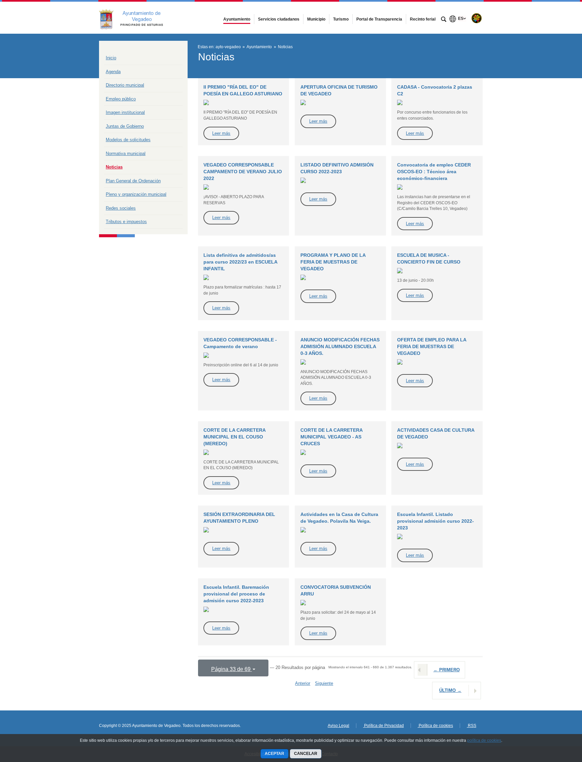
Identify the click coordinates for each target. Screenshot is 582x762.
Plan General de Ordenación (133, 180)
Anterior (302, 683)
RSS (471, 725)
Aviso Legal (338, 725)
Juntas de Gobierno (125, 126)
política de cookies (484, 740)
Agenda (113, 71)
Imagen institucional (125, 112)
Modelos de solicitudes (128, 139)
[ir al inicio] (555, 721)
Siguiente (324, 683)
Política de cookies (435, 725)
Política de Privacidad (383, 725)
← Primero (446, 669)
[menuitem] (237, 19)
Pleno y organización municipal (136, 194)
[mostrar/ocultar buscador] (444, 20)
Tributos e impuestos (126, 221)
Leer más (221, 133)
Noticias (114, 167)
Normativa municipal (126, 153)
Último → (450, 690)
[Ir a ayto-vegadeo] (136, 17)
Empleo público (121, 98)
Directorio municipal (125, 85)
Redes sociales (121, 208)
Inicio (111, 57)
